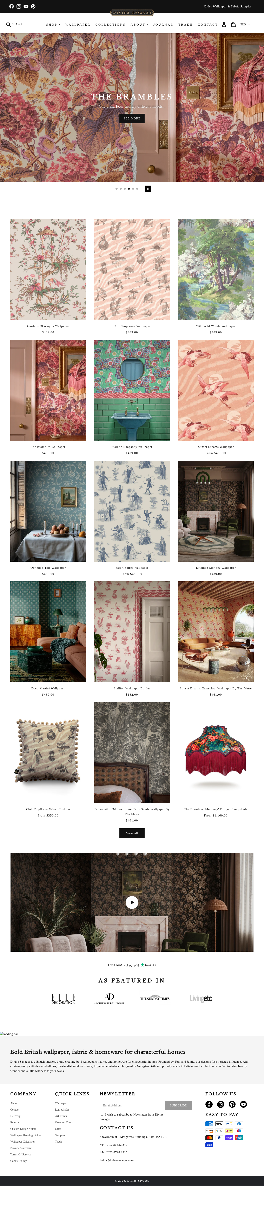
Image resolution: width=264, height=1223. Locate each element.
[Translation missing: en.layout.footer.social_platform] (209, 1107)
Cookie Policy (18, 1160)
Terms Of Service (20, 1154)
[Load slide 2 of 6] (121, 189)
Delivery (15, 1116)
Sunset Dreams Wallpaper (216, 446)
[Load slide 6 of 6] (137, 189)
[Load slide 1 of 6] (116, 189)
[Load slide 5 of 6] (133, 189)
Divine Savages (138, 1180)
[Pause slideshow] (147, 188)
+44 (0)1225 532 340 (113, 1144)
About (14, 1103)
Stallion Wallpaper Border (132, 688)
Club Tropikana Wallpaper (132, 326)
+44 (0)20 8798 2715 (113, 1152)
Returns (14, 1122)
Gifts (58, 1128)
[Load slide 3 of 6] (125, 189)
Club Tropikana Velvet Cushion (48, 809)
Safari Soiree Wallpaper (132, 567)
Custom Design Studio (23, 1128)
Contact (14, 1109)
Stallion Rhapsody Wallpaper (132, 446)
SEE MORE (132, 118)
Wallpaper (61, 1103)
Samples (60, 1135)
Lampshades (62, 1109)
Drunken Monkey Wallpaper (216, 567)
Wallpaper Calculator (22, 1141)
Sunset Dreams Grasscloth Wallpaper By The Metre (216, 688)
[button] (15, 24)
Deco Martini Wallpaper (48, 688)
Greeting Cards (64, 1122)
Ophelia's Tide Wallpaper (48, 567)
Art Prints (61, 1116)
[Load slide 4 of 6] (129, 189)
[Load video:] (132, 902)
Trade (58, 1141)
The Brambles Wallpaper (48, 446)
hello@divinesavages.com (117, 1160)
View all (132, 833)
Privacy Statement (21, 1148)
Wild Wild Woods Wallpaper (216, 326)
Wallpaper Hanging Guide (25, 1135)
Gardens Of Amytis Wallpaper (48, 326)
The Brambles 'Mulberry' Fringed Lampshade (216, 809)
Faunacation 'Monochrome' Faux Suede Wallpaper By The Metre (132, 812)
